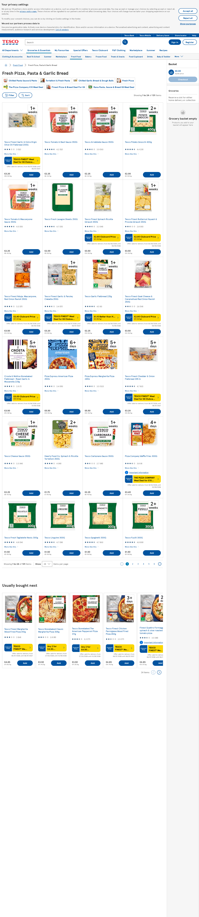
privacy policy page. (28, 11)
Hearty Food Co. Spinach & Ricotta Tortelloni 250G (61, 457)
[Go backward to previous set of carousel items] (153, 672)
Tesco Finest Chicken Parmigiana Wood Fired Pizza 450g (117, 631)
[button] (129, 35)
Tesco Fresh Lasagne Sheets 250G (61, 219)
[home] (6, 65)
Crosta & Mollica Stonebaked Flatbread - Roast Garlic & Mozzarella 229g (18, 379)
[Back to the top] (101, 575)
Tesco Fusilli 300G (134, 537)
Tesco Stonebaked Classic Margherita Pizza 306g (50, 630)
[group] (18, 630)
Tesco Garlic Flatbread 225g (98, 296)
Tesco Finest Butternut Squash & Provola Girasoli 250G (141, 220)
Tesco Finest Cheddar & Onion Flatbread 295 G (140, 377)
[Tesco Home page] (10, 42)
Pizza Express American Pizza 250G (59, 377)
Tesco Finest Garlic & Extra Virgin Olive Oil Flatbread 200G (20, 143)
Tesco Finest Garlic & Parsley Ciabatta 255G (59, 298)
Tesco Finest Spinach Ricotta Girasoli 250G (99, 220)
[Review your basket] (171, 72)
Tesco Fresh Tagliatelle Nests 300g (21, 537)
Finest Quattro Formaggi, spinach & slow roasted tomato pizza (152, 630)
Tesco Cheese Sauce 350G (17, 456)
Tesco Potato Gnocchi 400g (138, 141)
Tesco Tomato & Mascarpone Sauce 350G (18, 220)
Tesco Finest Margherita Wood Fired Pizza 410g (16, 630)
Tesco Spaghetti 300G (95, 537)
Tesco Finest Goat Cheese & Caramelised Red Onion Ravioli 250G (140, 299)
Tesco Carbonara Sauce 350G (99, 456)
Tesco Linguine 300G (55, 537)
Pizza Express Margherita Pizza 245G (99, 377)
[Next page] (159, 564)
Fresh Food (18, 65)
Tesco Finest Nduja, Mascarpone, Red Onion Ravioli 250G (20, 298)
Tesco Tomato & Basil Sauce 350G (61, 141)
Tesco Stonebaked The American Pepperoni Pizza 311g (85, 631)
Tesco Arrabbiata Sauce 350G (99, 141)
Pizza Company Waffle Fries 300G (141, 456)
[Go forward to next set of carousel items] (159, 672)
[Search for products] (125, 42)
